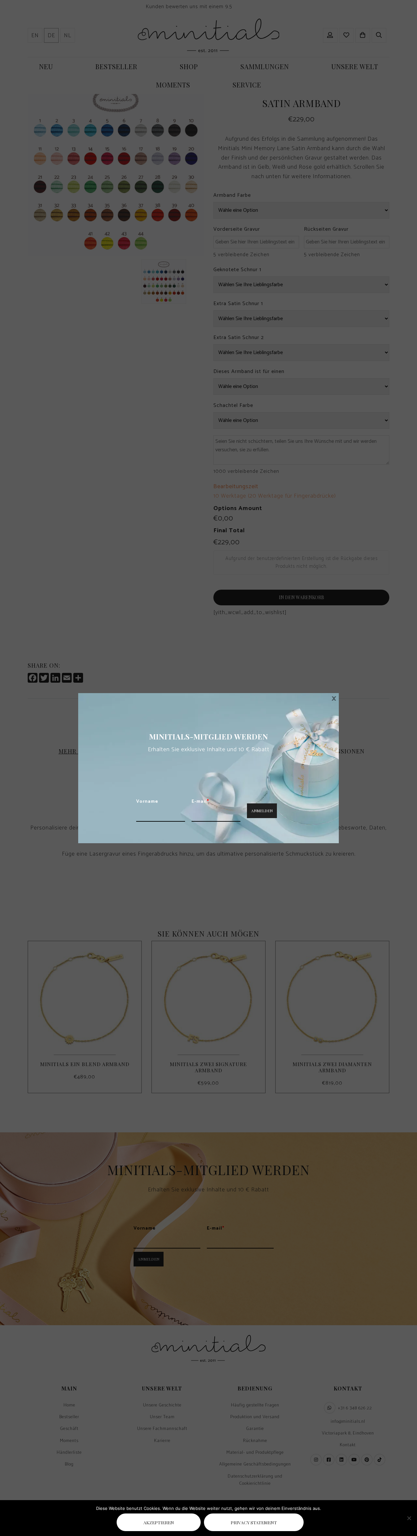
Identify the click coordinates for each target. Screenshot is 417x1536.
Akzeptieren (158, 1522)
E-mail (200, 801)
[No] (409, 1518)
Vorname (147, 801)
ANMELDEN (262, 810)
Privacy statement (254, 1522)
